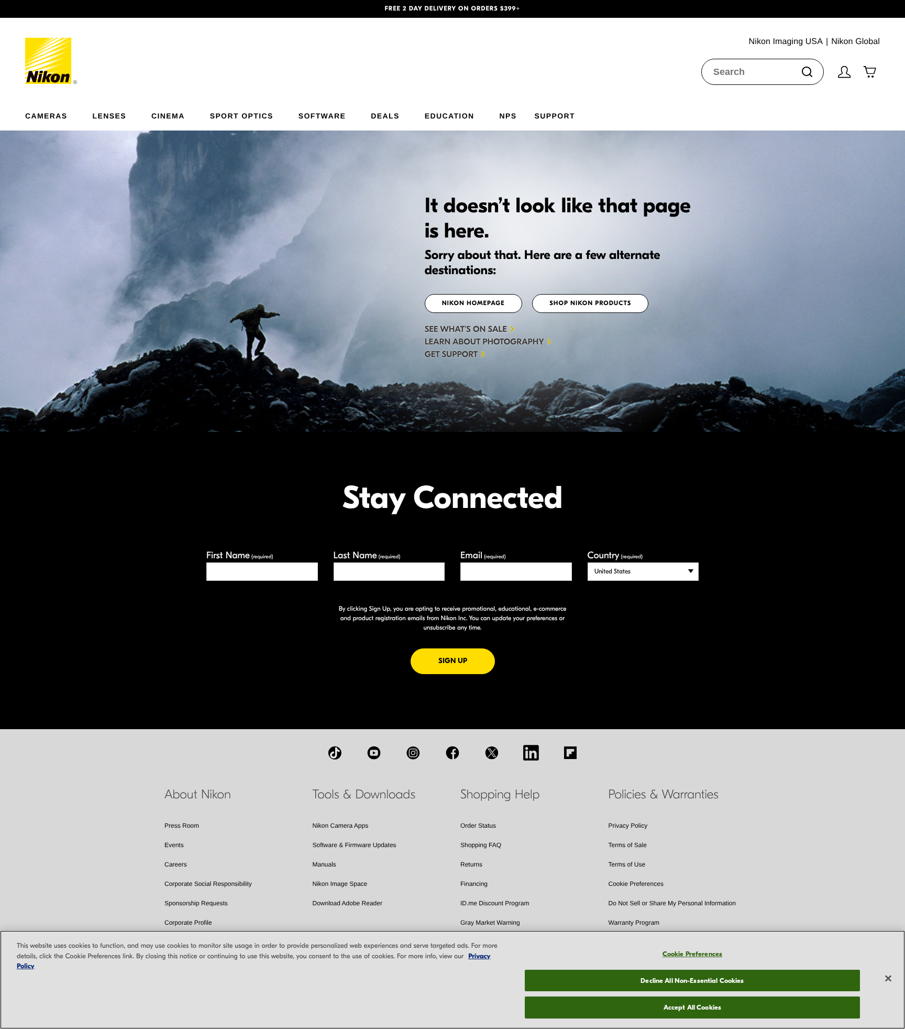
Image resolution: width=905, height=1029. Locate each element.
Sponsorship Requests (196, 903)
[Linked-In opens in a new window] (531, 753)
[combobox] (762, 72)
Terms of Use (627, 864)
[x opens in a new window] (492, 753)
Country (615, 555)
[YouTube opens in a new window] (374, 753)
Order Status (478, 825)
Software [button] (322, 116)
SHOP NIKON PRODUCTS (590, 303)
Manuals (324, 864)
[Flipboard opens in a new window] (570, 753)
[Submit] (807, 71)
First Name (239, 555)
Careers (175, 864)
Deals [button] (385, 116)
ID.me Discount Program (494, 903)
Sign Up (466, 660)
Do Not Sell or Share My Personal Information (672, 903)
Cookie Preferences (636, 883)
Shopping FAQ (480, 845)
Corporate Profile (188, 922)
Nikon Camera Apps (341, 825)
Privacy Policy (628, 825)
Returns (471, 864)
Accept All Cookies (692, 1007)
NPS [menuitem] (507, 116)
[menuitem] (59, 114)
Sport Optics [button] (241, 116)
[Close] (888, 978)
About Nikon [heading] (197, 794)
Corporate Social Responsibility (208, 883)
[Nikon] (51, 51)
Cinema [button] (168, 116)
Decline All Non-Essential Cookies (692, 980)
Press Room (181, 825)
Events (174, 845)
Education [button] (449, 116)
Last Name (367, 555)
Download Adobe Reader (347, 903)
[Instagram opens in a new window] (413, 753)
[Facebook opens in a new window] (452, 753)
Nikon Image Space (340, 883)
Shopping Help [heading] (499, 794)
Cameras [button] (46, 116)
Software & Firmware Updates (354, 845)
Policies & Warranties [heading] (664, 794)
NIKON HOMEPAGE (473, 303)
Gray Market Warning (490, 922)
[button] (68, 9)
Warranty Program (634, 922)
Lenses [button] (109, 116)
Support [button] (554, 116)
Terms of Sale (628, 845)
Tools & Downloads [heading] (364, 794)
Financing (474, 883)
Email (483, 555)
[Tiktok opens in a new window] (335, 753)
